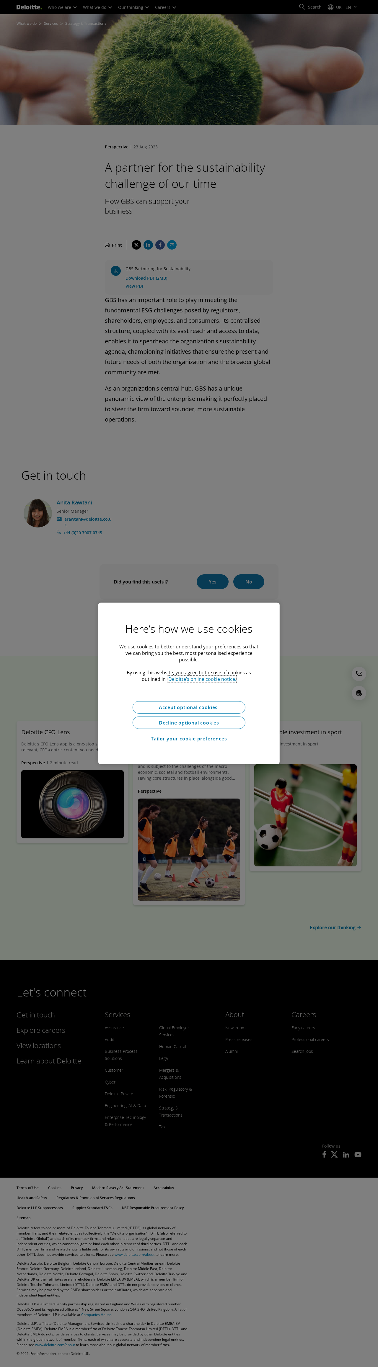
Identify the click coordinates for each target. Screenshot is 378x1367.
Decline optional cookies (189, 722)
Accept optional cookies (189, 707)
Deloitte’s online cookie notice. (202, 679)
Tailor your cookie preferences (189, 738)
